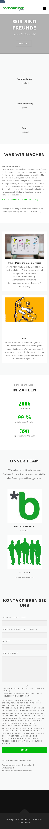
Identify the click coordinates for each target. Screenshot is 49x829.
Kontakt (24, 43)
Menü (44, 8)
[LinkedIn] (21, 801)
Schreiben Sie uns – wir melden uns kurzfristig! (20, 199)
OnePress (28, 819)
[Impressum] (28, 801)
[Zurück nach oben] (24, 813)
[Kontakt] (13, 801)
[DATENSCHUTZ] (36, 801)
